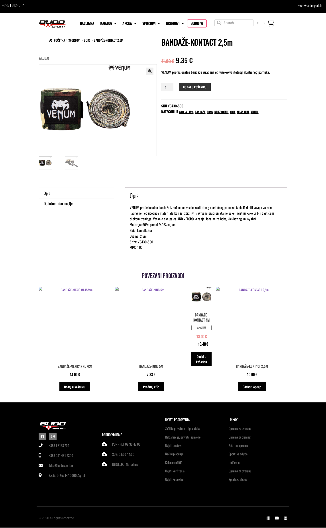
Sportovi (74, 40)
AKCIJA (127, 23)
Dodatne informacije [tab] (58, 203)
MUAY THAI (243, 112)
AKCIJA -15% (186, 112)
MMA (232, 112)
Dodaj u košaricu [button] (74, 386)
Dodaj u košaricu (194, 87)
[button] (149, 71)
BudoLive (196, 23)
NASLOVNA (87, 23)
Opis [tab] (47, 193)
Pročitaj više (151, 386)
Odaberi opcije (252, 386)
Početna (59, 40)
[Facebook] (42, 436)
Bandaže (200, 112)
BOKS (87, 40)
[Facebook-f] (268, 518)
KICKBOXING (221, 112)
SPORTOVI (148, 23)
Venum (255, 112)
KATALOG (106, 23)
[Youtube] (277, 518)
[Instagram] (53, 436)
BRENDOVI (172, 23)
